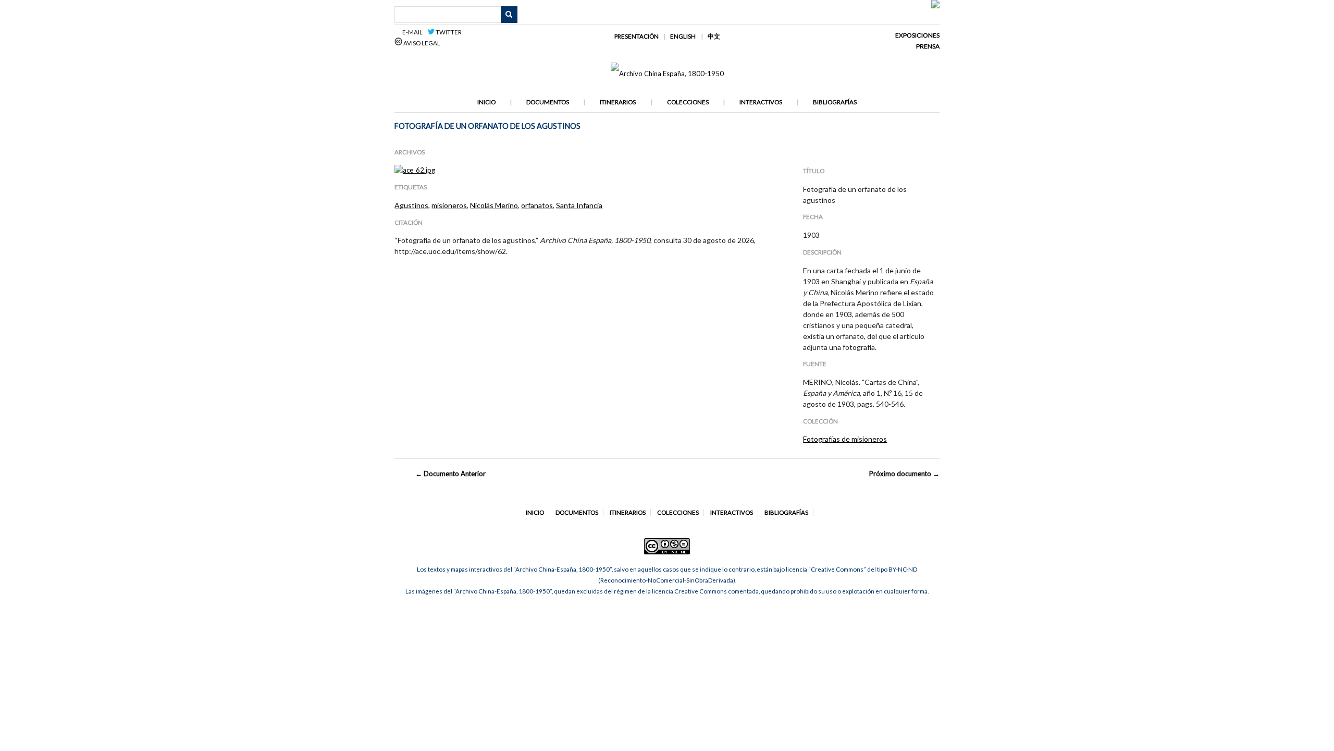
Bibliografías (835, 102)
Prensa (928, 46)
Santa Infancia (579, 205)
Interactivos (760, 102)
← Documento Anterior (450, 473)
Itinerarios (618, 102)
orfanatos (537, 205)
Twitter (448, 32)
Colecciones (688, 102)
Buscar (509, 14)
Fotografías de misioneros (845, 438)
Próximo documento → (904, 473)
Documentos (547, 102)
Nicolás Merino (494, 205)
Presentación (636, 36)
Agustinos (411, 205)
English (683, 36)
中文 (714, 36)
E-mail (414, 32)
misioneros (449, 205)
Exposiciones (917, 35)
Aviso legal (421, 43)
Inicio (486, 102)
